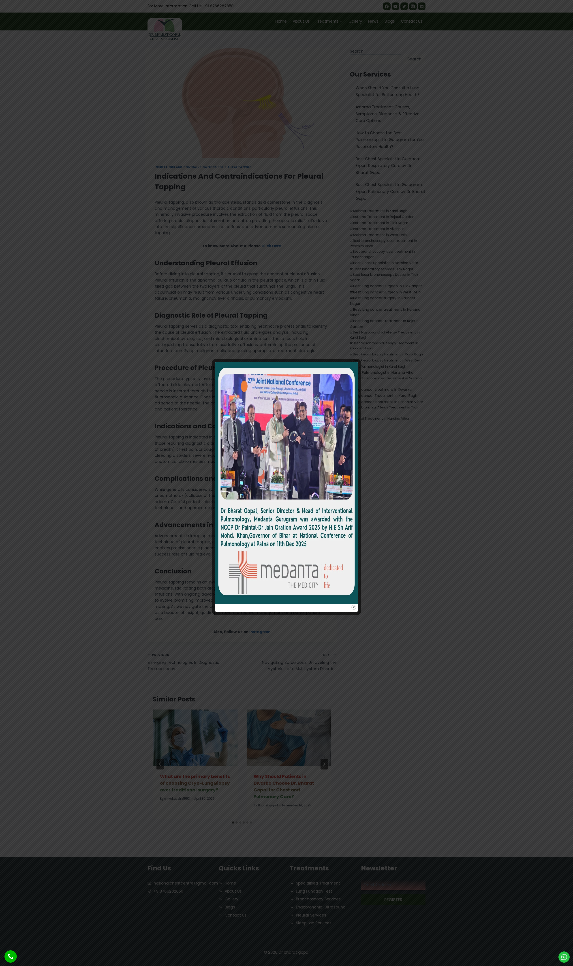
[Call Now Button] (10, 956)
